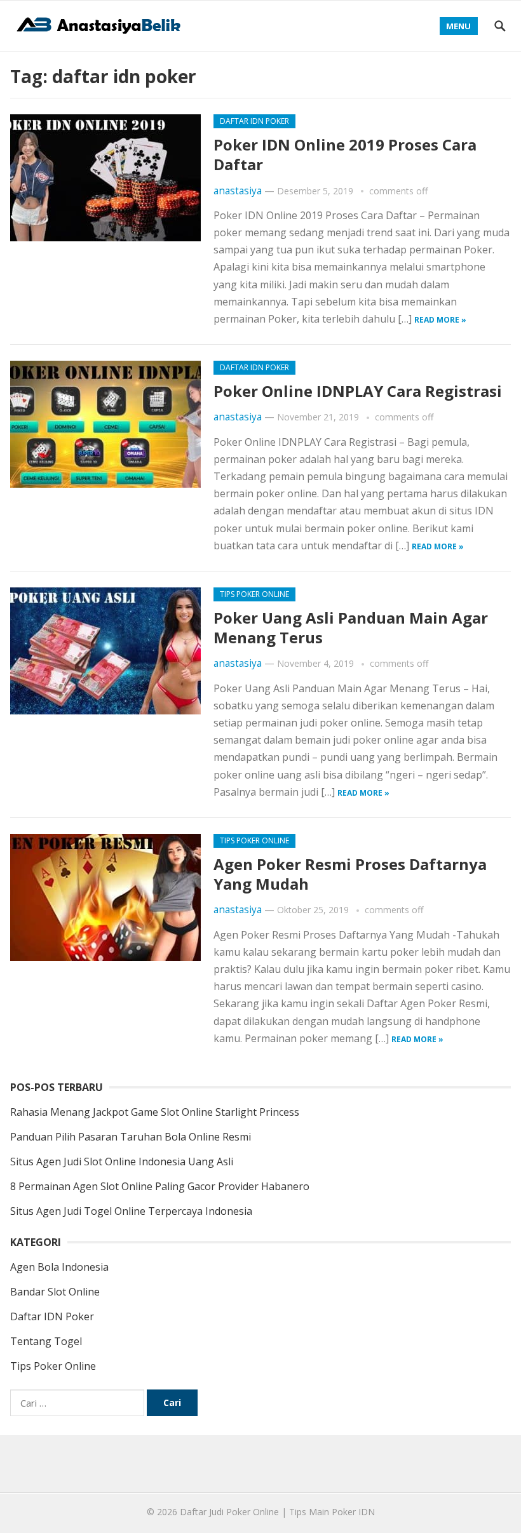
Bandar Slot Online (55, 1292)
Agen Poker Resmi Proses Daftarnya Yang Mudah (350, 874)
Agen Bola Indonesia (59, 1267)
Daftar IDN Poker (254, 121)
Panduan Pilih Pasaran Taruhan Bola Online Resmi (130, 1137)
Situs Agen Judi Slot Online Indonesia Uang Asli (121, 1161)
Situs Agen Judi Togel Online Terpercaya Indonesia (131, 1211)
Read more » (440, 319)
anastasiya (237, 190)
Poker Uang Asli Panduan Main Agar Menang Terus (350, 627)
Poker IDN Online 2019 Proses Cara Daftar (345, 154)
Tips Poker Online (254, 594)
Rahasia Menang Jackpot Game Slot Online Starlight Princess (154, 1112)
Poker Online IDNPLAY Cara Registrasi (357, 390)
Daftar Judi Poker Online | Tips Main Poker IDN (277, 1512)
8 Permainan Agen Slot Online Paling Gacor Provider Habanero (159, 1186)
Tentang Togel (46, 1341)
